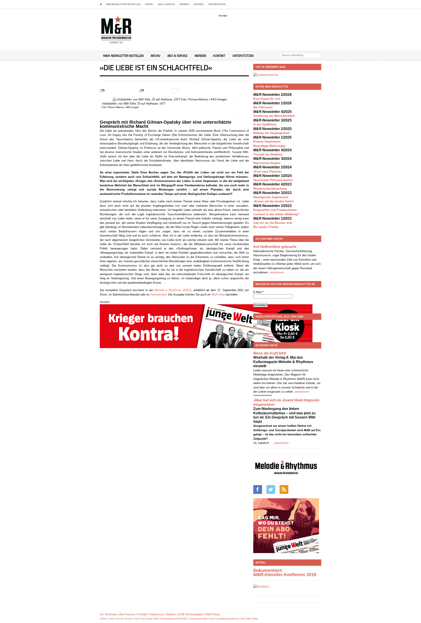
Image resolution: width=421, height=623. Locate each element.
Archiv (149, 4)
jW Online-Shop (249, 618)
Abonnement (158, 294)
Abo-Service (127, 614)
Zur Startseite (108, 614)
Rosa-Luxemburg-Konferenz (224, 618)
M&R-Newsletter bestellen (123, 4)
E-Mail (258, 292)
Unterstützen (217, 4)
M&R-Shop (218, 294)
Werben (184, 4)
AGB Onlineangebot (190, 614)
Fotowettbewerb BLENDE (173, 618)
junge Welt (152, 618)
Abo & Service (166, 4)
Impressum (157, 614)
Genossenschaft (198, 618)
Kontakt (199, 4)
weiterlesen (276, 272)
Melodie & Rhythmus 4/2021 (172, 290)
